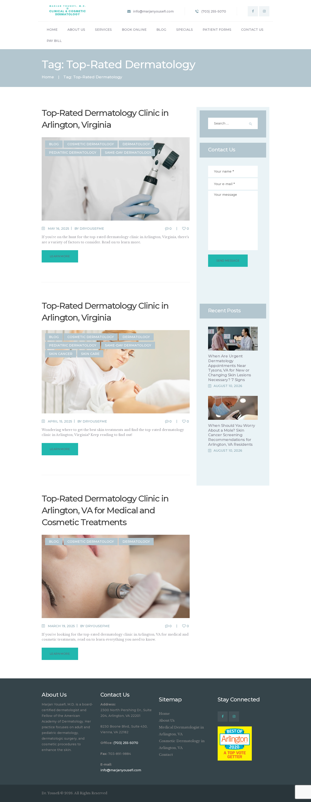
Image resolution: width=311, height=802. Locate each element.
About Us (167, 720)
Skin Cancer (60, 354)
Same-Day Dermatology (128, 152)
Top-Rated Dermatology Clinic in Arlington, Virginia (105, 119)
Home (48, 77)
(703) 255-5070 (125, 743)
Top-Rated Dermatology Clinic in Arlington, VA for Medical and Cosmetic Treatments (105, 510)
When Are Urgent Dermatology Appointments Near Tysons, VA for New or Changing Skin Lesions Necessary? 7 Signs (229, 368)
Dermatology (136, 144)
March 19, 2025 (61, 626)
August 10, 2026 (228, 386)
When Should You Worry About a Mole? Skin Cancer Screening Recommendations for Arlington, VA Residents (231, 435)
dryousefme (92, 229)
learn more (60, 256)
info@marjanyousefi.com (120, 770)
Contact (166, 754)
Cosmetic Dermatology (90, 144)
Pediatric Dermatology (72, 152)
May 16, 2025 (58, 229)
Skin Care (90, 354)
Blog (54, 144)
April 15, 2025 (60, 421)
